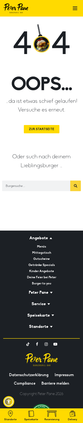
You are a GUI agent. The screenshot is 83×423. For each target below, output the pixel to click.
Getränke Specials (41, 265)
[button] (8, 401)
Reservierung (51, 419)
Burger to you (41, 283)
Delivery (72, 419)
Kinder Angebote (41, 271)
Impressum (64, 375)
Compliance (25, 383)
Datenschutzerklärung (29, 375)
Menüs (41, 246)
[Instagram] (46, 344)
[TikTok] (28, 344)
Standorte (10, 419)
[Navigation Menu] (75, 8)
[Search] (75, 186)
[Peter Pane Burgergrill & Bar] (16, 8)
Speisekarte (31, 419)
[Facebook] (37, 344)
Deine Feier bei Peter (41, 277)
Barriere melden (55, 383)
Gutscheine (41, 259)
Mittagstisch (41, 253)
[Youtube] (55, 344)
